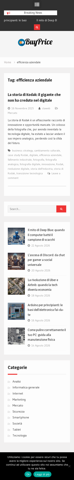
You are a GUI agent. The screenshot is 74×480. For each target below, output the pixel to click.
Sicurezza (18, 411)
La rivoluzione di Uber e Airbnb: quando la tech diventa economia (43, 284)
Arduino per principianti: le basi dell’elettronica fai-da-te (46, 310)
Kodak (59, 164)
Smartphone (21, 417)
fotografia (38, 159)
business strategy (22, 150)
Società (17, 423)
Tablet (17, 429)
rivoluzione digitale (18, 168)
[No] (69, 466)
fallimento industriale (20, 159)
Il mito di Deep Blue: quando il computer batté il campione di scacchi (46, 235)
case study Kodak (18, 155)
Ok (28, 474)
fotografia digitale (30, 164)
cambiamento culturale (47, 150)
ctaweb (46, 108)
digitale (33, 155)
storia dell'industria (42, 168)
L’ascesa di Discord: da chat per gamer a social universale (46, 260)
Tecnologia (20, 435)
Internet (18, 393)
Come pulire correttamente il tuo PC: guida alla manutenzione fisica (47, 334)
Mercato (12, 113)
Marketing (19, 399)
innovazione (48, 164)
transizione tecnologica (29, 173)
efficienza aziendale (50, 155)
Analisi (17, 381)
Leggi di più (42, 474)
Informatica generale (26, 387)
